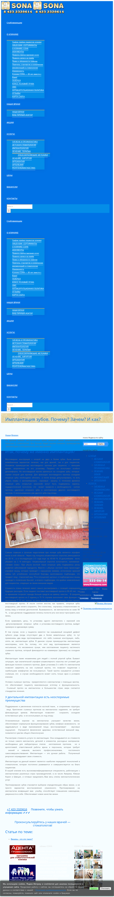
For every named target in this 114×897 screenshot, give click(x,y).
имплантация (46, 865)
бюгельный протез (54, 854)
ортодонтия (61, 875)
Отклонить (105, 889)
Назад (8, 435)
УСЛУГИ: (92, 483)
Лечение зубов (52, 851)
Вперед (14, 435)
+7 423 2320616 (17, 809)
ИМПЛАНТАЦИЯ (101, 477)
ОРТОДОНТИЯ (100, 514)
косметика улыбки (53, 871)
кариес (50, 868)
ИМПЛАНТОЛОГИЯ (103, 499)
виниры (63, 854)
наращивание (46, 875)
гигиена (46, 858)
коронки (61, 868)
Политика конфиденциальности (97, 608)
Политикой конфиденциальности (50, 890)
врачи (69, 854)
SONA (42, 851)
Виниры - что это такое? (22, 839)
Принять (94, 889)
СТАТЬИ (92, 456)
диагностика (54, 862)
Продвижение (96, 598)
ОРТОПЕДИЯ (100, 480)
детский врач (54, 859)
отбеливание (49, 878)
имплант (65, 861)
